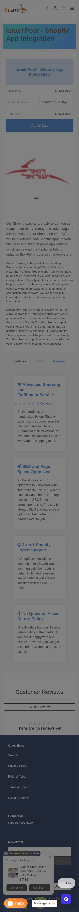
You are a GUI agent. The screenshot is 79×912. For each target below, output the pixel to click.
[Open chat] (66, 899)
